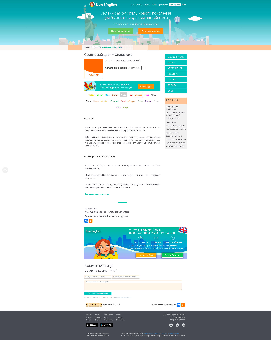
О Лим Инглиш (137, 5)
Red (130, 94)
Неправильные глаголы (175, 126)
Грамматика (163, 5)
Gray (153, 94)
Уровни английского (174, 136)
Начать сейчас (146, 255)
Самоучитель (176, 56)
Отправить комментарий (98, 293)
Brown (115, 94)
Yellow (91, 94)
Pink (147, 94)
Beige (96, 101)
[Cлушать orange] (143, 68)
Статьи (172, 79)
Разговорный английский (176, 129)
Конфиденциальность (151, 333)
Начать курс (146, 86)
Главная (87, 47)
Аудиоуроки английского (176, 143)
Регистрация (175, 5)
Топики (172, 85)
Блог (170, 90)
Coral (123, 101)
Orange (138, 94)
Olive (140, 101)
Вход (184, 5)
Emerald (114, 101)
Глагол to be (171, 122)
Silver (156, 101)
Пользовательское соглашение (97, 336)
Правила (172, 73)
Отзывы (89, 317)
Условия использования (170, 333)
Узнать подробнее (151, 31)
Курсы (147, 5)
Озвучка (95, 47)
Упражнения (175, 68)
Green (100, 94)
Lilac (118, 107)
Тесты (154, 5)
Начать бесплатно (120, 31)
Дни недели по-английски (176, 139)
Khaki (125, 107)
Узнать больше (172, 255)
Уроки (171, 62)
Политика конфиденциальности (97, 333)
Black (88, 101)
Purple (148, 101)
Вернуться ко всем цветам (97, 194)
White (123, 94)
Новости (89, 315)
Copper (131, 101)
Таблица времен (172, 119)
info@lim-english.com (177, 320)
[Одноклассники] (90, 221)
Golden (104, 101)
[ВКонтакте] (86, 221)
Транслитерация (172, 133)
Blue (107, 94)
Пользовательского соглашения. (122, 297)
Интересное (120, 320)
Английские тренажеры (175, 146)
